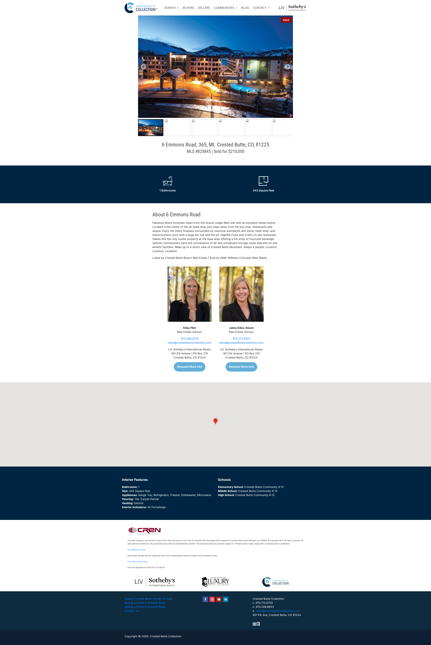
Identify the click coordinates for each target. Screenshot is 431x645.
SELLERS (204, 7)
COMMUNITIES (224, 7)
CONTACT (260, 7)
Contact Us (132, 611)
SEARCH (170, 7)
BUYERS (188, 7)
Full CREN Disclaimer (136, 550)
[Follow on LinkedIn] (225, 599)
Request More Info (189, 366)
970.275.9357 (241, 338)
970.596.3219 (189, 338)
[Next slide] (287, 66)
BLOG (245, 7)
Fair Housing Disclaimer (137, 561)
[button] (150, 127)
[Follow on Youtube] (219, 599)
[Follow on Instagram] (212, 599)
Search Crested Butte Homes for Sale (148, 598)
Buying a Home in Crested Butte (145, 602)
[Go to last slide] (143, 66)
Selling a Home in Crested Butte (145, 606)
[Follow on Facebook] (205, 599)
